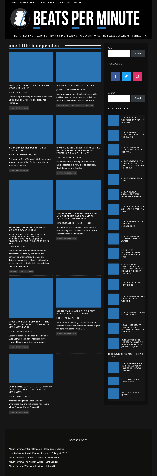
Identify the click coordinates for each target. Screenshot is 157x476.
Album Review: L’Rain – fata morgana (133, 313)
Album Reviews (63, 105)
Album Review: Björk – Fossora (75, 85)
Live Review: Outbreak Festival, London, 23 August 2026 (131, 253)
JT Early (60, 90)
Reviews (28, 36)
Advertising (63, 3)
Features (41, 36)
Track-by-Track (26, 271)
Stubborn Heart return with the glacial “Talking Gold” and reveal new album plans (30, 324)
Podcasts (85, 36)
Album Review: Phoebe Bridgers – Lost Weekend (133, 298)
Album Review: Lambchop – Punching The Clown (133, 134)
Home (17, 36)
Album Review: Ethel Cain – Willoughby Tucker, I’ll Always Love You (132, 366)
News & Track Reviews (63, 36)
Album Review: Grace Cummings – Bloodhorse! (132, 223)
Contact (78, 3)
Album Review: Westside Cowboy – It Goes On (133, 120)
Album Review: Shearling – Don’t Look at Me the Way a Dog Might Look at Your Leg (132, 268)
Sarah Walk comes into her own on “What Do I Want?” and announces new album (30, 389)
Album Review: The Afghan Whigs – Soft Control (132, 149)
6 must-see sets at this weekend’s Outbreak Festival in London (132, 328)
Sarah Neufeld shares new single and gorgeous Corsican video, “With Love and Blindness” (77, 216)
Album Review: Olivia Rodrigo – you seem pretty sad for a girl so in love (132, 164)
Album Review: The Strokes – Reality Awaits (131, 238)
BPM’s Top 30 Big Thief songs (130, 380)
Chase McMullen (65, 157)
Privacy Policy (28, 3)
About (13, 3)
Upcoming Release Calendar (112, 36)
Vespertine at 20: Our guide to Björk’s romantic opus (27, 228)
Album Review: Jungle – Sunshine (132, 284)
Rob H (12, 92)
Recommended (78, 105)
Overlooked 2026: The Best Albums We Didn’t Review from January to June (132, 343)
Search (111, 48)
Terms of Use (46, 3)
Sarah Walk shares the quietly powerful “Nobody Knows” (75, 312)
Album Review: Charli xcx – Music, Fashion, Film (132, 209)
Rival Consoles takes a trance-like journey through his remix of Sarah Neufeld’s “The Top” (78, 150)
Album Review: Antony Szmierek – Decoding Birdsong (131, 194)
